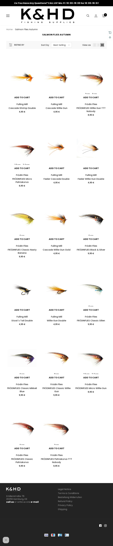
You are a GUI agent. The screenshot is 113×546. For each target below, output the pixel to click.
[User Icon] (96, 15)
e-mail (34, 502)
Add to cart (22, 97)
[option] (56, 3)
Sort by (45, 45)
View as (86, 45)
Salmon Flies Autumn (26, 29)
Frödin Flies (91, 104)
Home (9, 29)
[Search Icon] (88, 15)
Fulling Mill (22, 104)
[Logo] (47, 15)
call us (10, 502)
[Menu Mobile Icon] (8, 15)
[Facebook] (100, 525)
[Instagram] (105, 525)
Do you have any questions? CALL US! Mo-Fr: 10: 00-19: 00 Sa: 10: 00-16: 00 (56, 3)
